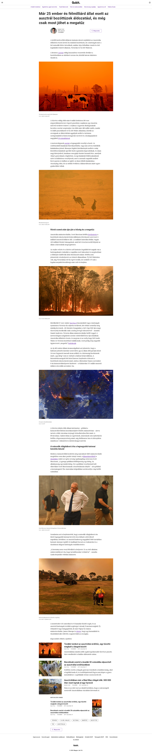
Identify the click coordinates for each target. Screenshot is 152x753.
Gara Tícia (66, 649)
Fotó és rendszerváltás (76, 7)
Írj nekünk (76, 739)
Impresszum (36, 737)
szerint (60, 53)
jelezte (78, 631)
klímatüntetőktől (89, 456)
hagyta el (73, 323)
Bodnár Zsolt (61, 29)
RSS (107, 737)
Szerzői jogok (45, 737)
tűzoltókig (54, 459)
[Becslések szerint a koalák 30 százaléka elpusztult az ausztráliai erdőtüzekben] (50, 668)
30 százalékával (64, 138)
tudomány (61, 32)
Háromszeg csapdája (90, 7)
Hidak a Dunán (111, 7)
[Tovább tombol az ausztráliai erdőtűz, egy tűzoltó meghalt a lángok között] (50, 650)
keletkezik (72, 343)
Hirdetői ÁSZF (89, 737)
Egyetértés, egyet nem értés (49, 7)
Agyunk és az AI (102, 7)
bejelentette (92, 234)
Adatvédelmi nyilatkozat (58, 737)
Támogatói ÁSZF (99, 737)
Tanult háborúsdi (63, 7)
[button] (54, 720)
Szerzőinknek (113, 737)
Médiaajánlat (79, 737)
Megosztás (96, 31)
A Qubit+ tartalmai (35, 7)
